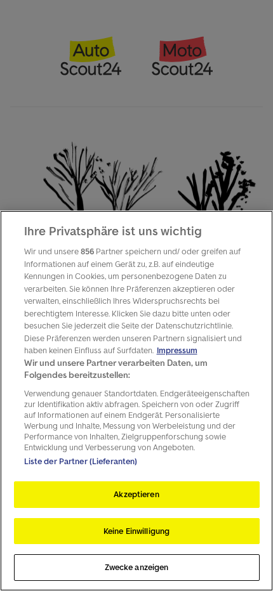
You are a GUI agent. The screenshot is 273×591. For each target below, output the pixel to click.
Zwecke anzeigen (137, 567)
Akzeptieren (136, 494)
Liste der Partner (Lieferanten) (81, 461)
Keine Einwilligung (136, 531)
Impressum (177, 350)
